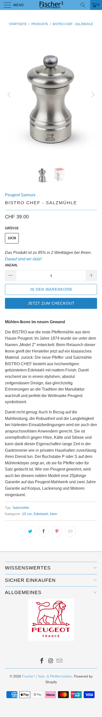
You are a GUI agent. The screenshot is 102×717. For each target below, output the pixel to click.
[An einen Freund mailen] (70, 531)
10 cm (27, 514)
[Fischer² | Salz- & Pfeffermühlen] (51, 5)
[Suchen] (84, 5)
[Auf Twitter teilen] (30, 531)
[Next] (92, 95)
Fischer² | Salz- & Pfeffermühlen (47, 676)
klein (53, 514)
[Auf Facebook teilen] (43, 531)
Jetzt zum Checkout (51, 303)
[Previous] (10, 95)
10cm (12, 238)
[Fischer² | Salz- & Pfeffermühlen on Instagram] (50, 661)
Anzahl (11, 265)
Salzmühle (21, 508)
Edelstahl (41, 514)
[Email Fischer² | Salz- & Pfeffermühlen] (59, 661)
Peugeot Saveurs (20, 195)
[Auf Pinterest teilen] (56, 531)
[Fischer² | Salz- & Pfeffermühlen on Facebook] (42, 661)
